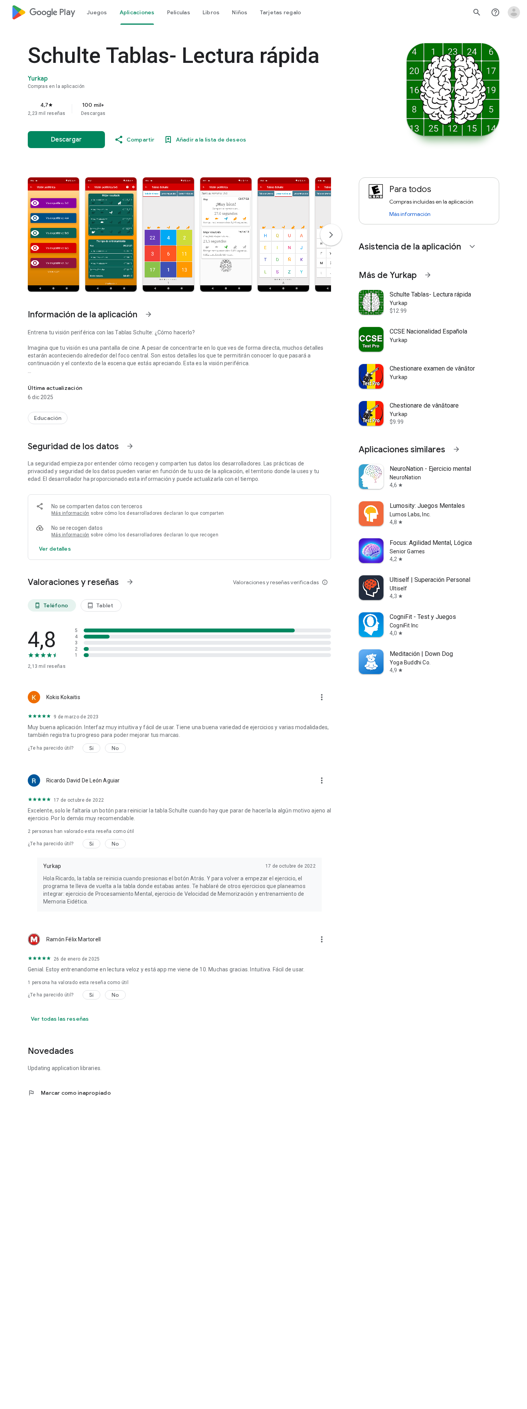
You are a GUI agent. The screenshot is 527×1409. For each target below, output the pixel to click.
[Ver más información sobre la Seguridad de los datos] (55, 548)
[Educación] (48, 418)
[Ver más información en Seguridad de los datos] (130, 446)
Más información (70, 513)
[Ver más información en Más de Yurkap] (428, 275)
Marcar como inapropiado (69, 1092)
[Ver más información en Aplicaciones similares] (456, 449)
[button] (53, 234)
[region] (182, 108)
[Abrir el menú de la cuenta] (514, 12)
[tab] (97, 12)
